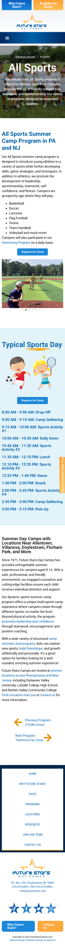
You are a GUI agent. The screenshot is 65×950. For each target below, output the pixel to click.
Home (32, 774)
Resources (32, 824)
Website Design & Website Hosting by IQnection (33, 940)
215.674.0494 (20, 886)
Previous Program (38, 720)
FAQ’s (32, 794)
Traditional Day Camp (29, 740)
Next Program (25, 735)
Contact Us (32, 845)
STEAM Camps (34, 724)
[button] (7, 38)
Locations (32, 814)
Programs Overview (25, 56)
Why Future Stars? (32, 784)
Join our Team (32, 834)
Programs (32, 804)
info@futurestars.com (33, 891)
